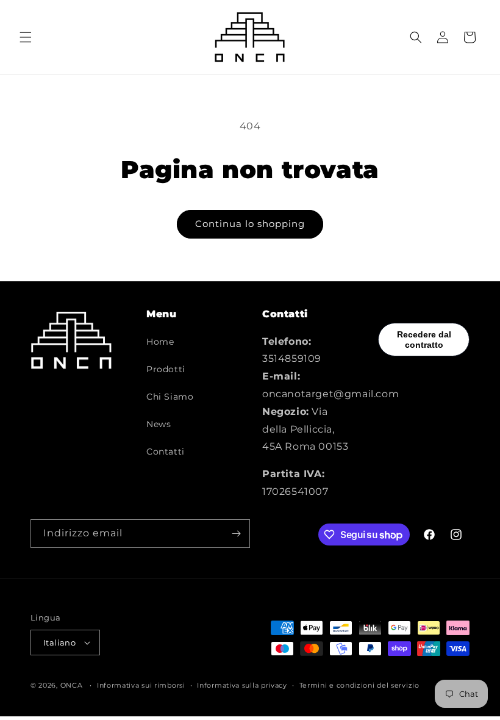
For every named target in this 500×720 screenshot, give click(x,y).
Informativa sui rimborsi (141, 685)
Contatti (165, 451)
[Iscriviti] (236, 533)
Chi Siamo (169, 396)
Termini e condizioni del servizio (359, 685)
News (158, 424)
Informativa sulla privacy (242, 685)
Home (160, 341)
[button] (25, 37)
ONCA (71, 685)
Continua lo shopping (250, 223)
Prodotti (165, 369)
